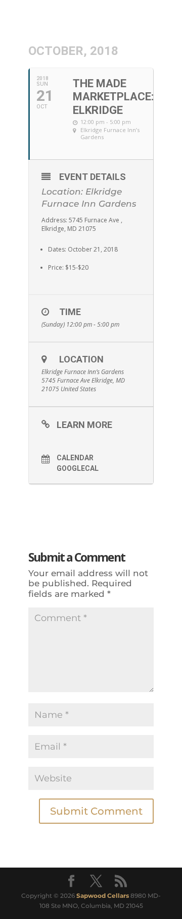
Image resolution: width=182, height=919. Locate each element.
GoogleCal (78, 468)
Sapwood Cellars (102, 895)
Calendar (75, 458)
